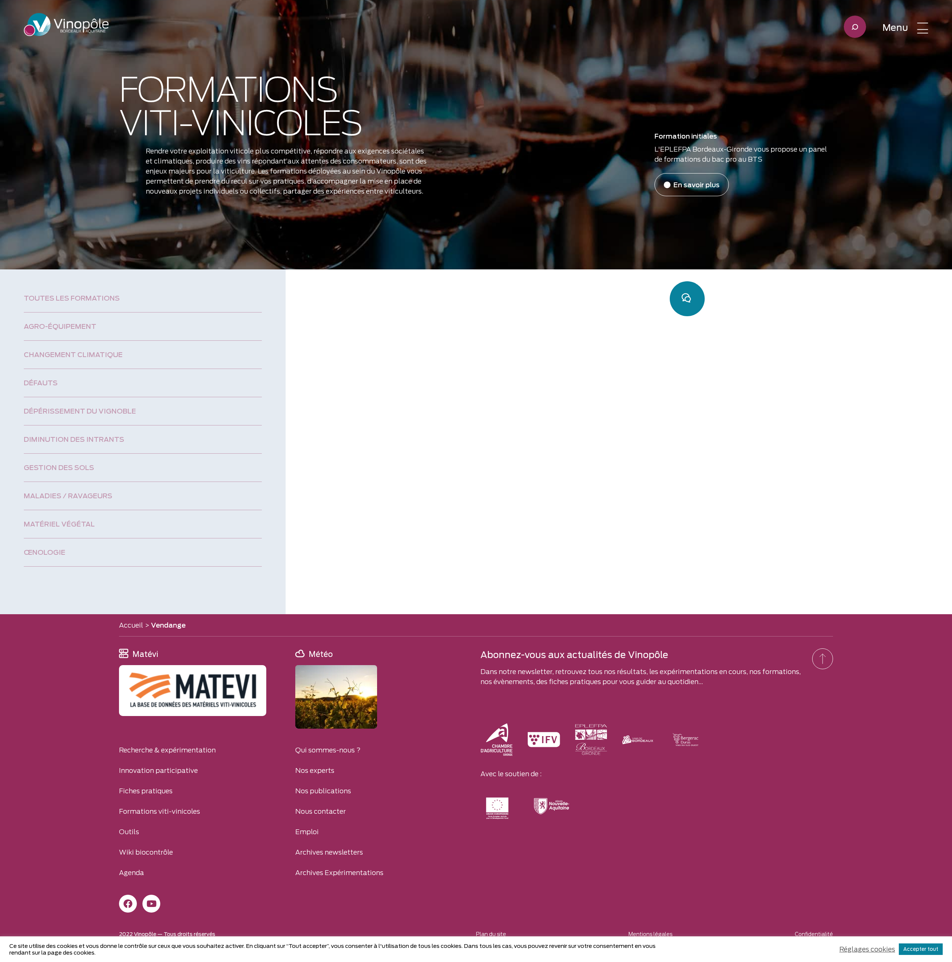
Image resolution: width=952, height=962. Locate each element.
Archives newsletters (329, 852)
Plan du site (491, 934)
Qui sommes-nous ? (328, 750)
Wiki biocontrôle (146, 852)
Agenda (131, 873)
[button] (905, 28)
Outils (129, 832)
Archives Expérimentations (339, 873)
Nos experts (314, 770)
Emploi (307, 832)
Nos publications (323, 791)
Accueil (131, 625)
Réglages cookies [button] (867, 949)
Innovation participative (158, 770)
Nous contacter (320, 811)
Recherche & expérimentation (167, 750)
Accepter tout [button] (920, 949)
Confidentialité (814, 934)
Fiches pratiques (146, 791)
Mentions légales (650, 934)
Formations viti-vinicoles (159, 811)
